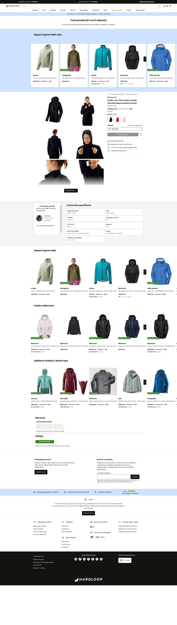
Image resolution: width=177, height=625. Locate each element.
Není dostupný (123, 134)
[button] (54, 110)
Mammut (112, 98)
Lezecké (72, 10)
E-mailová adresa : (104, 473)
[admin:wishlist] (140, 134)
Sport (105, 10)
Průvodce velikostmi (135, 125)
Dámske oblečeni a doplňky (117, 94)
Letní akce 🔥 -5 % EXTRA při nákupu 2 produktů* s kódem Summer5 (88, 14)
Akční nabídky (140, 10)
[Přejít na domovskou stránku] (108, 94)
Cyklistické (95, 10)
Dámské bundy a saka (131, 94)
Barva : (112, 114)
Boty (43, 10)
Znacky (129, 10)
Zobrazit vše (70, 190)
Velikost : (110, 125)
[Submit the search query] (159, 6)
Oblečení (35, 10)
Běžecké (63, 10)
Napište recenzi (112, 106)
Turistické (53, 10)
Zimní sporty (84, 10)
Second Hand (118, 10)
